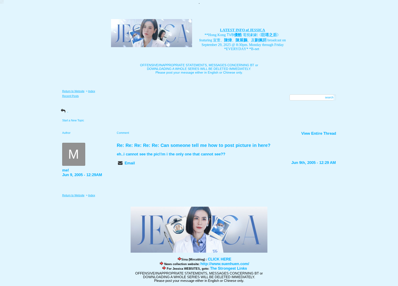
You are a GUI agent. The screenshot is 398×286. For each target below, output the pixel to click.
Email (130, 163)
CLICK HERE (219, 259)
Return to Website (73, 91)
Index (91, 91)
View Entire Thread (318, 133)
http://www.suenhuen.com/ (224, 264)
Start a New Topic (73, 120)
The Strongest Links (228, 268)
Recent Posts (70, 96)
